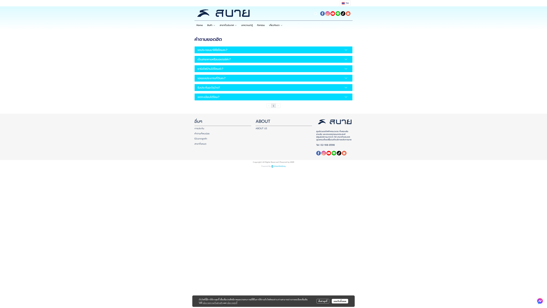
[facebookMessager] (540, 301)
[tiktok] (343, 13)
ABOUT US (261, 128)
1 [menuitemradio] (273, 105)
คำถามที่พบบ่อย (202, 133)
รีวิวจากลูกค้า (200, 138)
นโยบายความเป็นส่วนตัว (213, 303)
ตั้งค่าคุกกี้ (322, 301)
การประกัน (199, 128)
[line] (338, 13)
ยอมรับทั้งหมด (340, 301)
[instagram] (327, 13)
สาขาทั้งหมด (200, 144)
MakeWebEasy (280, 166)
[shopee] (348, 13)
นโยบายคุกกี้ (232, 303)
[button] (345, 3)
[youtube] (332, 13)
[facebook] (322, 13)
